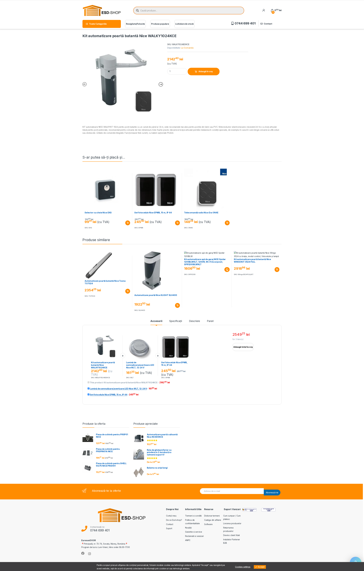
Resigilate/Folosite (135, 24)
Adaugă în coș (205, 71)
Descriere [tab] (194, 321)
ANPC (187, 540)
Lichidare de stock (184, 24)
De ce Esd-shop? (174, 520)
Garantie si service (193, 532)
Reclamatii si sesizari (194, 536)
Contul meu (171, 515)
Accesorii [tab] (156, 321)
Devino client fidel (231, 535)
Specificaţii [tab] (175, 321)
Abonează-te (272, 492)
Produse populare (160, 24)
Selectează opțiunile (224, 269)
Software (208, 524)
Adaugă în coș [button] (126, 222)
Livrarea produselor (232, 523)
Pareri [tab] (210, 321)
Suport (169, 528)
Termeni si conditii (193, 515)
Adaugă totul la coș (243, 347)
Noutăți (188, 527)
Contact (268, 23)
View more (195, 568)
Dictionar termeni (212, 515)
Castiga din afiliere (212, 520)
